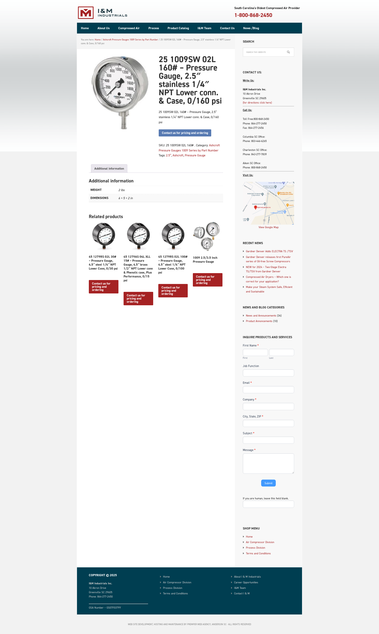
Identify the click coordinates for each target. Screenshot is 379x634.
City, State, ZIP (253, 416)
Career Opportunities (246, 582)
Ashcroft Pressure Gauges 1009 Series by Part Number (130, 39)
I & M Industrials (102, 13)
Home (249, 536)
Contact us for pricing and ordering (185, 133)
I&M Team (240, 587)
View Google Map (269, 227)
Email (247, 383)
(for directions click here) (257, 102)
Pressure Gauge (195, 155)
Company (249, 399)
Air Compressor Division (260, 542)
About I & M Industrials (247, 576)
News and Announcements (261, 315)
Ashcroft (178, 155)
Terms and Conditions (258, 553)
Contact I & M (242, 593)
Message (249, 450)
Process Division (255, 547)
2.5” (168, 155)
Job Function (251, 366)
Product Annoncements (259, 321)
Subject (248, 433)
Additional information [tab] (109, 168)
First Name (251, 345)
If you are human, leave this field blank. (266, 498)
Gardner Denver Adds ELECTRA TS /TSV (269, 251)
